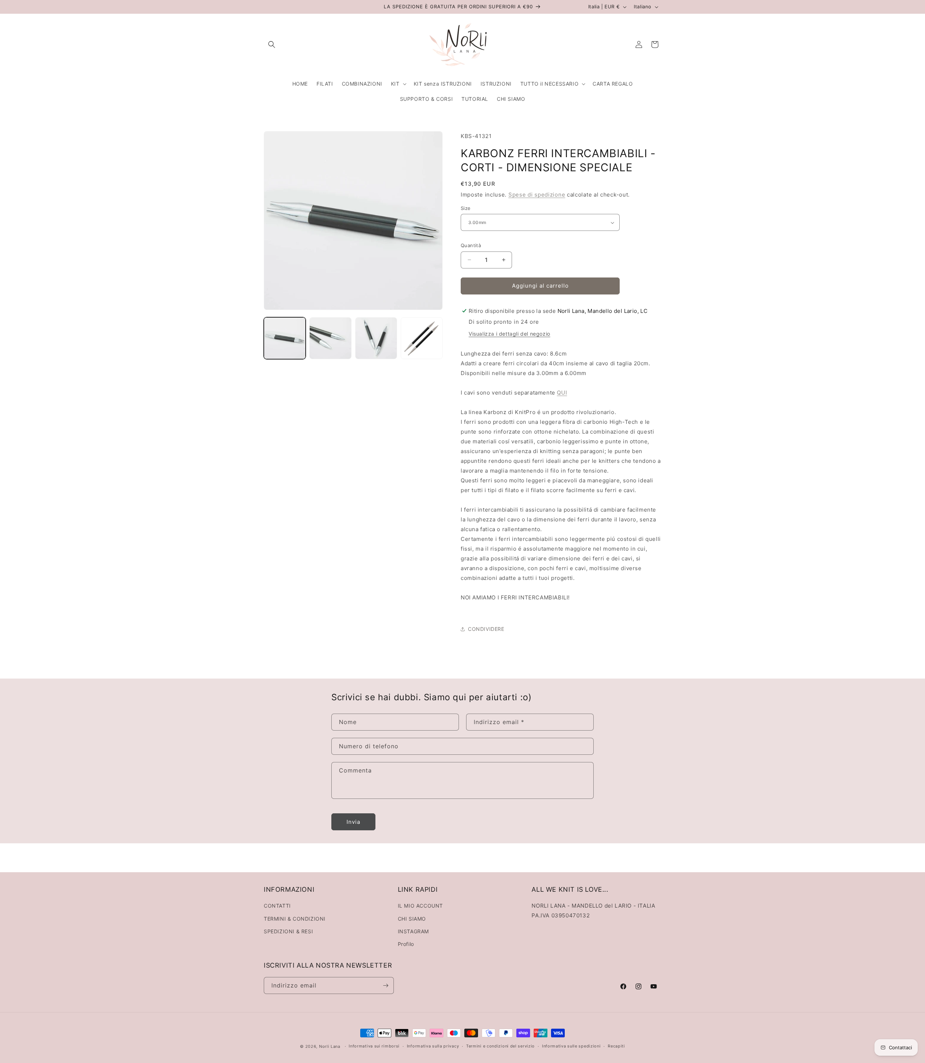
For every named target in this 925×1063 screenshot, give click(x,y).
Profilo (406, 944)
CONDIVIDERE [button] (486, 629)
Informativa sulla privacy (433, 1046)
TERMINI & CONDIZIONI (295, 919)
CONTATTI (277, 906)
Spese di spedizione (536, 194)
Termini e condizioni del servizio (500, 1046)
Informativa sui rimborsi (374, 1046)
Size (466, 208)
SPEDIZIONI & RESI (288, 931)
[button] (272, 44)
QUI (562, 392)
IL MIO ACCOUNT (420, 906)
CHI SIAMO (412, 919)
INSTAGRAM (413, 931)
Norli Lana (329, 1046)
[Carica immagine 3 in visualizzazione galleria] (376, 338)
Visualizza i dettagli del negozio (509, 334)
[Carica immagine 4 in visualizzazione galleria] (422, 338)
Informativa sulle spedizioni (571, 1046)
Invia (353, 821)
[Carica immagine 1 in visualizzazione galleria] (285, 338)
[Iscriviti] (385, 985)
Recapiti (616, 1046)
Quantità (471, 245)
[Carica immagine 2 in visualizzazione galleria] (330, 338)
